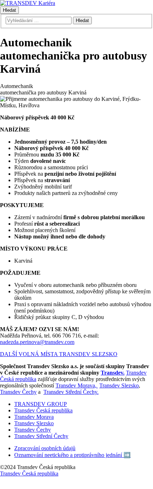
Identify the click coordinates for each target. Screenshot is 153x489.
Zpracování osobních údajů (44, 448)
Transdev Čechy (18, 392)
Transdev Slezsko (119, 385)
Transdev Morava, (77, 385)
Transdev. (113, 373)
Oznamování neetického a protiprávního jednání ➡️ (72, 455)
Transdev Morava (34, 417)
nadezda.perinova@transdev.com (37, 342)
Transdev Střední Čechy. (71, 392)
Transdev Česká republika (43, 410)
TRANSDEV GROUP (40, 404)
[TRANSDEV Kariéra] (27, 3)
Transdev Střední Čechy (41, 436)
